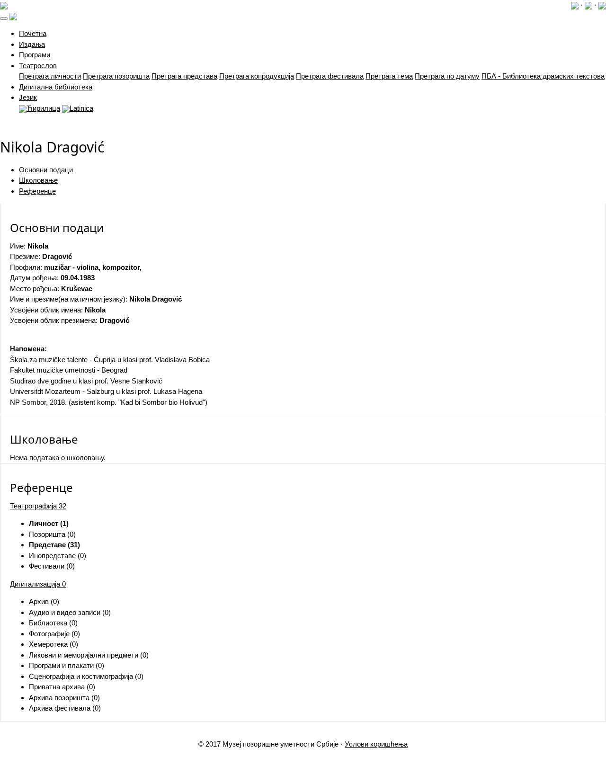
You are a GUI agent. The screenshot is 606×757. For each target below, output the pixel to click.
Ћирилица (43, 108)
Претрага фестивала (330, 76)
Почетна (32, 33)
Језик (28, 97)
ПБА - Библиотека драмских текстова (543, 76)
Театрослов (38, 66)
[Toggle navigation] (4, 18)
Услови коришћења (376, 744)
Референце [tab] (37, 191)
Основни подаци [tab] (46, 170)
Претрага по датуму (447, 76)
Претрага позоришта (116, 76)
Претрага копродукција (256, 76)
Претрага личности (50, 76)
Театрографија (38, 506)
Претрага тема (389, 76)
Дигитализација (38, 584)
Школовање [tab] (38, 180)
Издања (32, 44)
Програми (34, 55)
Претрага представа (184, 76)
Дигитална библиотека (55, 87)
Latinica (81, 108)
